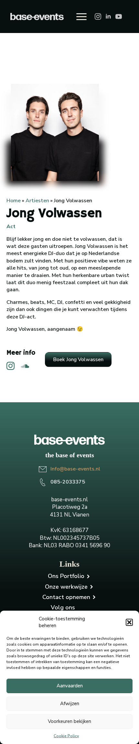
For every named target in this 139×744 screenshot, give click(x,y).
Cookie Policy (66, 735)
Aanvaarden (70, 686)
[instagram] (98, 16)
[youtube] (118, 16)
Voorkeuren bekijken (69, 721)
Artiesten (37, 200)
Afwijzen (69, 703)
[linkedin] (108, 16)
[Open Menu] (81, 16)
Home (13, 200)
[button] (129, 622)
